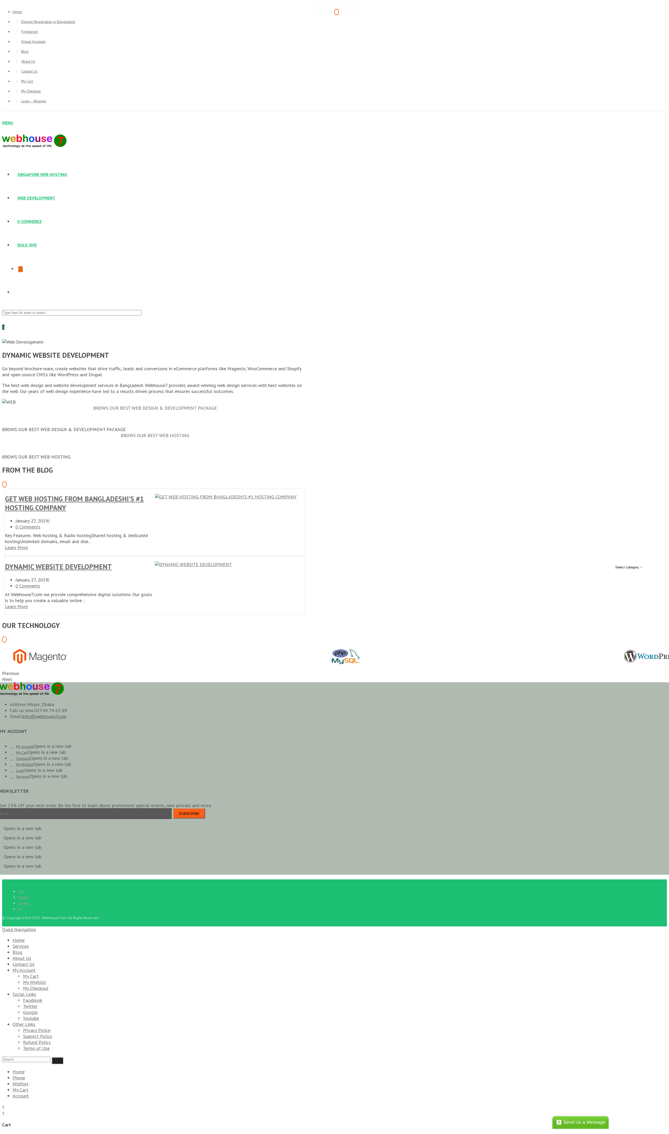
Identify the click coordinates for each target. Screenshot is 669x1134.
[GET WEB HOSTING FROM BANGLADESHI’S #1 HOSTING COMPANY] (226, 497)
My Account (24, 746)
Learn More (16, 547)
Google (30, 1012)
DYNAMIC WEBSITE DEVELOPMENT (58, 566)
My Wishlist (24, 764)
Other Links (24, 1024)
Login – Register (34, 101)
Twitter (30, 1006)
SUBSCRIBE (189, 814)
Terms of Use (36, 1048)
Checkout (23, 758)
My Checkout (31, 91)
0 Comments (27, 527)
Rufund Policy (37, 1042)
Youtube (31, 1018)
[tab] (155, 408)
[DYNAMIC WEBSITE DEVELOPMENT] (193, 564)
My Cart (27, 81)
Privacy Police (36, 1030)
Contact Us (29, 71)
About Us (28, 61)
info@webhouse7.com (44, 716)
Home (19, 940)
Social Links (24, 994)
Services (22, 776)
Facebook (32, 1000)
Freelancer (29, 31)
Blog (24, 51)
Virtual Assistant (33, 41)
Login (20, 770)
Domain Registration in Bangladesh (48, 21)
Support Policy (37, 1036)
